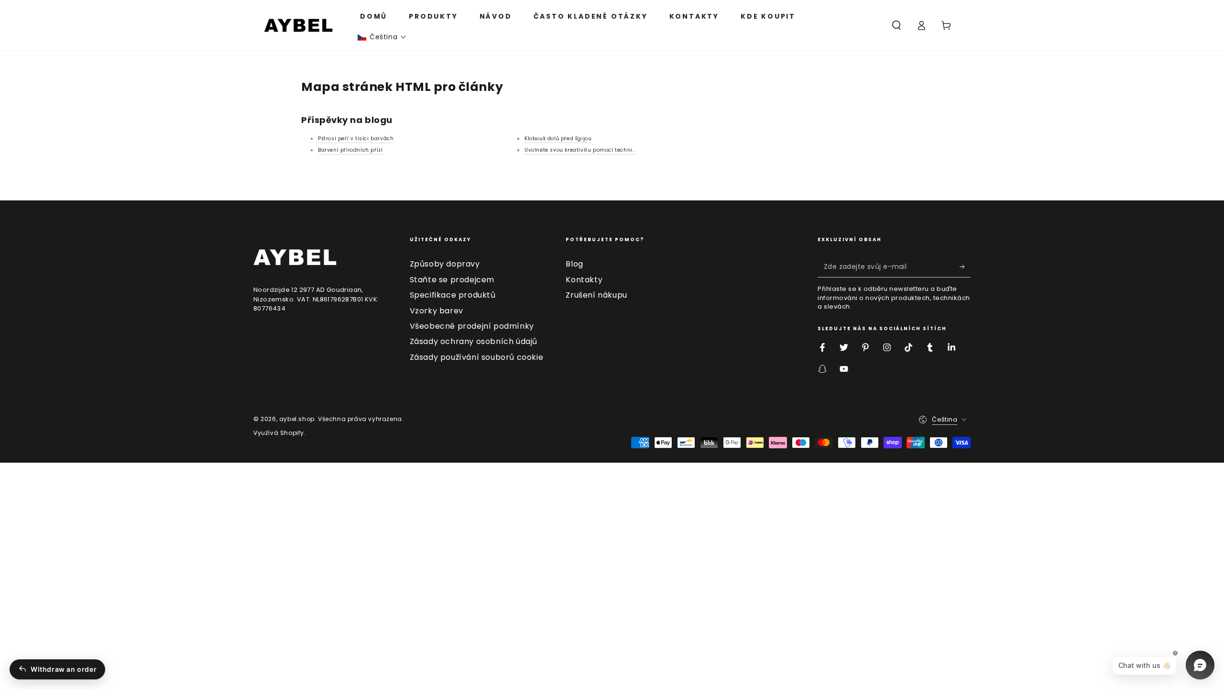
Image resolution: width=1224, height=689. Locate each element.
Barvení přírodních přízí (350, 150)
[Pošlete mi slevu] (965, 266)
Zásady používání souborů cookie (477, 357)
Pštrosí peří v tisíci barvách (355, 138)
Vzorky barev (436, 310)
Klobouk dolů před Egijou (558, 138)
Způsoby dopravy (445, 263)
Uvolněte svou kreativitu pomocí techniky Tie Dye (592, 150)
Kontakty (584, 279)
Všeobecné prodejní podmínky (472, 326)
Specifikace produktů (453, 294)
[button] (382, 37)
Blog (574, 263)
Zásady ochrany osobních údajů (473, 341)
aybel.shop (297, 419)
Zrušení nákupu (596, 294)
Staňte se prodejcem (452, 279)
